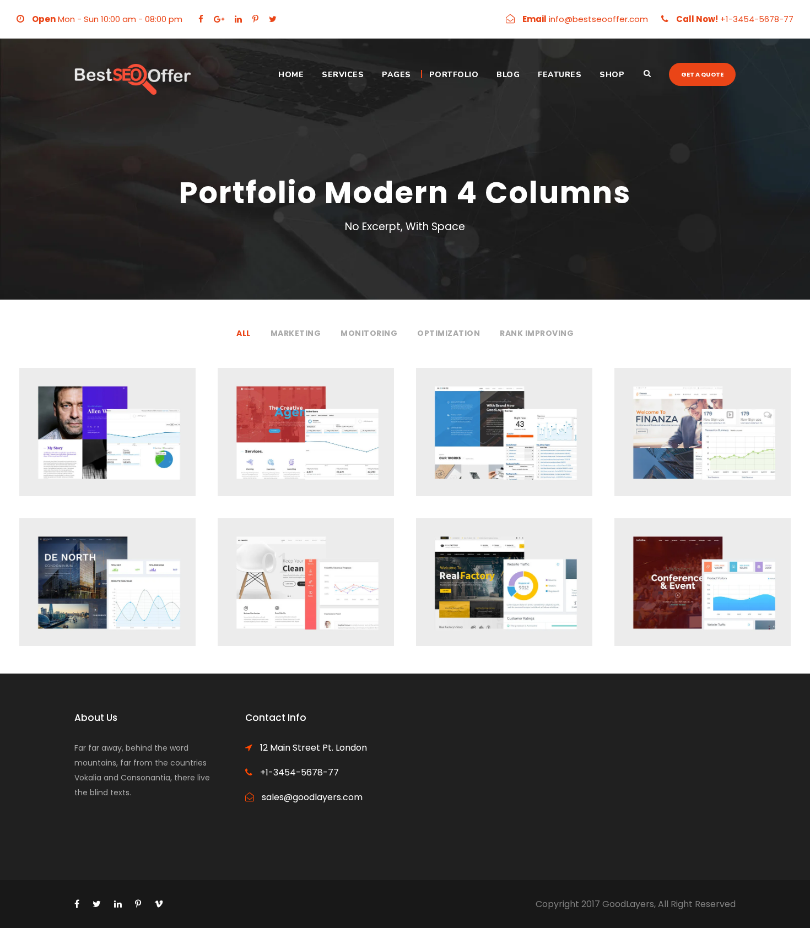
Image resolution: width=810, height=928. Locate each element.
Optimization (448, 333)
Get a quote (702, 74)
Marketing (296, 333)
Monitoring (369, 333)
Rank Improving (537, 333)
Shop (612, 74)
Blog (508, 74)
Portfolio (454, 74)
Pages (396, 74)
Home (291, 74)
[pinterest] (255, 19)
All (243, 333)
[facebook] (200, 19)
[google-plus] (219, 19)
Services (343, 74)
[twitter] (273, 19)
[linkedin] (238, 19)
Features (559, 74)
